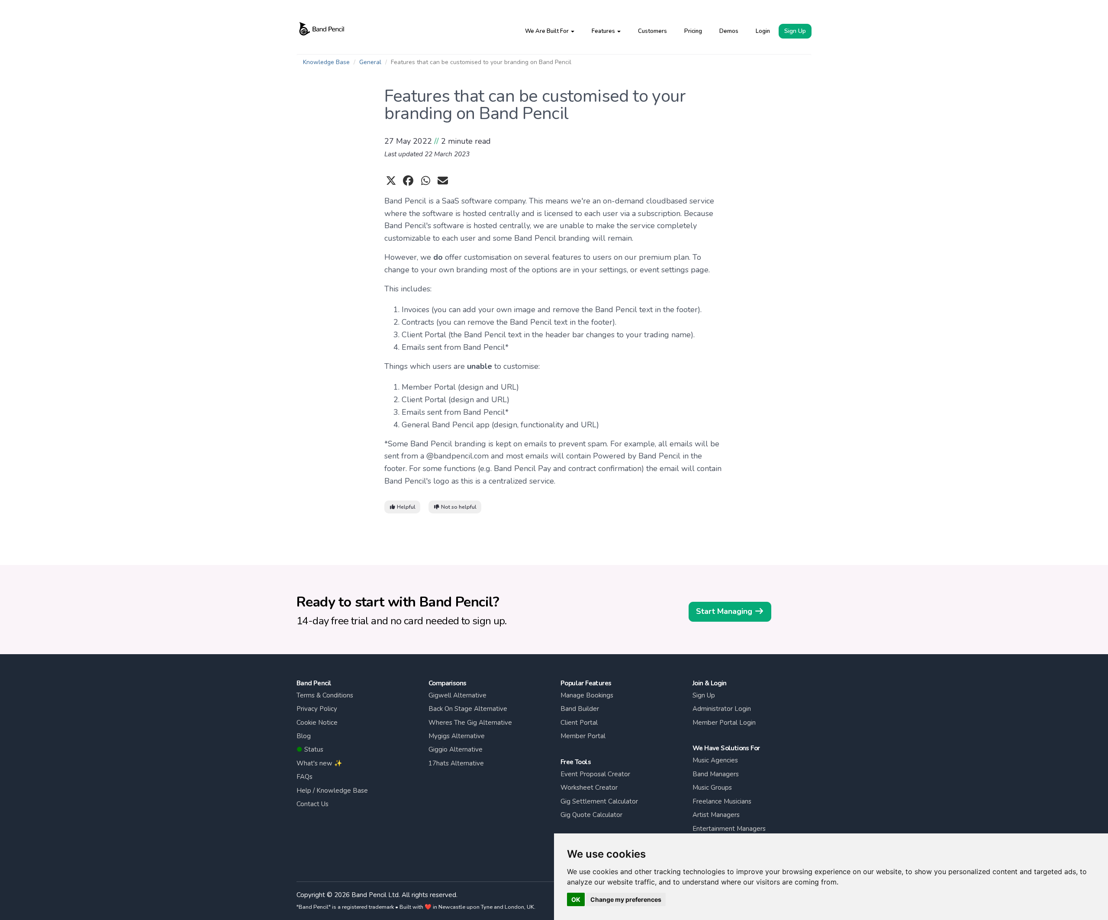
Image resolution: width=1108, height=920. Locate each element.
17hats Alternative (456, 763)
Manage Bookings (586, 695)
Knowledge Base (326, 62)
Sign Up (795, 31)
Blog (303, 736)
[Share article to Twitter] (390, 181)
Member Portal (583, 736)
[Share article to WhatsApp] (425, 181)
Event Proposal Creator (595, 774)
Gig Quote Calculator (591, 814)
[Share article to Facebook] (408, 181)
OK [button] (575, 899)
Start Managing (725, 611)
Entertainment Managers (729, 828)
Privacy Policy (316, 708)
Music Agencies (715, 760)
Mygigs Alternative (456, 736)
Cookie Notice (317, 722)
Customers (652, 31)
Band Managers (715, 774)
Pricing (693, 31)
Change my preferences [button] (625, 899)
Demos (728, 31)
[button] (550, 31)
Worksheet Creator (589, 787)
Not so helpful (458, 507)
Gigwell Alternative (457, 695)
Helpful (406, 507)
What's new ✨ (319, 763)
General (370, 62)
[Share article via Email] (442, 181)
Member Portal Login (724, 722)
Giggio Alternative (455, 749)
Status (309, 749)
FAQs (304, 776)
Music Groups (712, 787)
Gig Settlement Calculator (599, 801)
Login (763, 31)
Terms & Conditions (324, 695)
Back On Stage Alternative (467, 708)
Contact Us (312, 804)
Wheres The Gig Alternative (470, 722)
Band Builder (579, 708)
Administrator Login (721, 708)
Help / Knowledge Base (332, 790)
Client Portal (579, 722)
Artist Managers (716, 814)
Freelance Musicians (721, 801)
